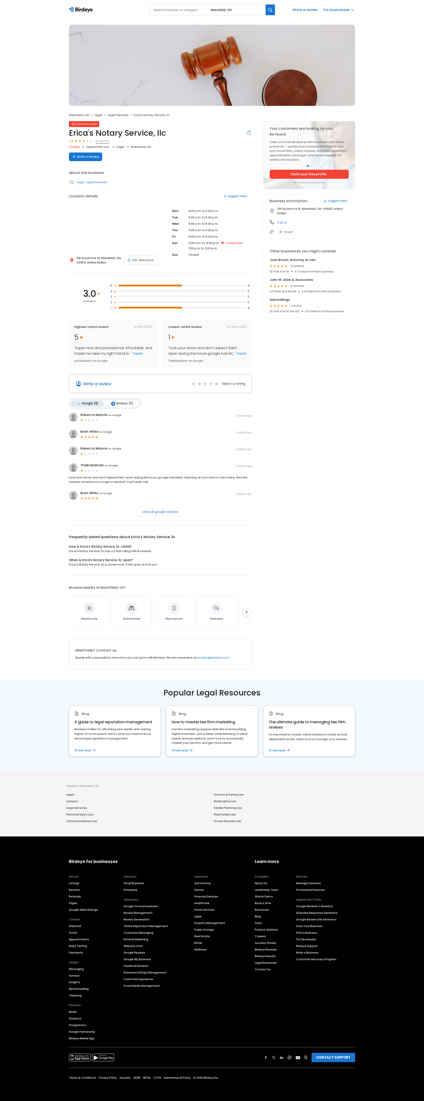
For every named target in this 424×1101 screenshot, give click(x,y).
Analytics (75, 1018)
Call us (282, 222)
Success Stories (265, 943)
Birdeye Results (265, 956)
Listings (74, 883)
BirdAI (72, 1012)
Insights (74, 982)
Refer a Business (307, 952)
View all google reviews (160, 512)
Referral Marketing (136, 939)
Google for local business (141, 906)
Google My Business (137, 959)
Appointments (79, 939)
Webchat (75, 926)
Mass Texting (78, 946)
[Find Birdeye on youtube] (298, 1057)
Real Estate (202, 936)
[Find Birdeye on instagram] (289, 1057)
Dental (199, 890)
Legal (98, 115)
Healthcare (201, 903)
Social (73, 933)
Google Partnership (82, 1032)
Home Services (204, 910)
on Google (114, 415)
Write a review (305, 9)
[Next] (246, 612)
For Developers (306, 939)
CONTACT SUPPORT (333, 1057)
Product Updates (266, 929)
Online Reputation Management (146, 926)
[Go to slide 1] (308, 166)
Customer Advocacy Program (316, 959)
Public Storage (204, 929)
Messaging (76, 969)
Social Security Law (227, 821)
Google (288, 232)
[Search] (270, 9)
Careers (260, 936)
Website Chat (133, 946)
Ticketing (75, 995)
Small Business (134, 883)
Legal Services (118, 115)
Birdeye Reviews (266, 949)
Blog (258, 916)
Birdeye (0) (124, 403)
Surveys (74, 975)
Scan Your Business (309, 926)
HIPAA (147, 1078)
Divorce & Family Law (229, 794)
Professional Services (310, 890)
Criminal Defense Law (81, 821)
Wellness (200, 949)
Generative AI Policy (177, 1078)
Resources (262, 910)
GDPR (136, 1078)
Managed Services (308, 883)
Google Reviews (134, 952)
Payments (76, 952)
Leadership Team (266, 890)
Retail (198, 943)
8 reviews (102, 141)
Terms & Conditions (82, 1078)
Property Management (209, 923)
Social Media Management (142, 986)
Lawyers (72, 801)
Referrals (75, 896)
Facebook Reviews (136, 966)
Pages (73, 903)
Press (258, 923)
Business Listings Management (145, 972)
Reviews (74, 890)
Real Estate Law (225, 814)
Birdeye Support (307, 946)
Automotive (202, 883)
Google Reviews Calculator (314, 906)
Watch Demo (264, 896)
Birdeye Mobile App (82, 1038)
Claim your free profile (308, 174)
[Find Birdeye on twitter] (273, 1057)
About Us (261, 883)
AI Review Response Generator (317, 913)
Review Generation (137, 919)
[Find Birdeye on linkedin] (281, 1057)
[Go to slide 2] (310, 166)
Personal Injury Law (79, 814)
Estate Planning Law (228, 808)
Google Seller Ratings (83, 910)
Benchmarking (79, 989)
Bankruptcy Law (225, 801)
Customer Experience (138, 979)
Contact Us (263, 969)
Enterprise (130, 890)
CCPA (157, 1078)
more (137, 353)
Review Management (138, 913)
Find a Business (306, 933)
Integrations (77, 1025)
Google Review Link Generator (316, 919)
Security (125, 1078)
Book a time (263, 903)
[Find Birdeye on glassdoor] (306, 1057)
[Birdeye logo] (81, 10)
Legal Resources (266, 963)
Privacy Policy (108, 1078)
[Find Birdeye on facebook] (266, 1057)
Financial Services (206, 896)
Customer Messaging (138, 933)
